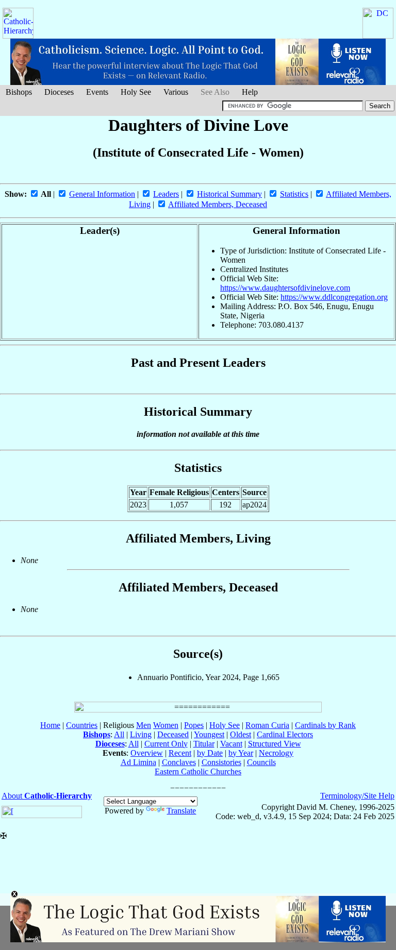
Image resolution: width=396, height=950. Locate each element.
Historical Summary (229, 194)
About (47, 795)
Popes (194, 725)
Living (141, 734)
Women (165, 725)
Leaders (166, 194)
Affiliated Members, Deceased (217, 204)
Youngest (209, 734)
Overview (146, 753)
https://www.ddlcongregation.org (334, 297)
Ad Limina (138, 762)
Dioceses (59, 92)
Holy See (136, 92)
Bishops (19, 92)
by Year (240, 753)
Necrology (276, 753)
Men (143, 725)
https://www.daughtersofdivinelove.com (285, 287)
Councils (261, 762)
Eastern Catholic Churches (198, 771)
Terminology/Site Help (357, 795)
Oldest (240, 734)
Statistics (294, 194)
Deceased (173, 734)
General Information (102, 194)
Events (97, 92)
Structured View (274, 743)
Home (50, 725)
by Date (210, 753)
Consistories (221, 762)
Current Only (166, 743)
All (119, 734)
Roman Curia (267, 725)
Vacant (231, 743)
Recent (180, 753)
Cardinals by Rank (325, 725)
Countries (81, 725)
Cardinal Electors (285, 734)
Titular (203, 743)
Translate (181, 810)
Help (250, 92)
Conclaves (179, 762)
